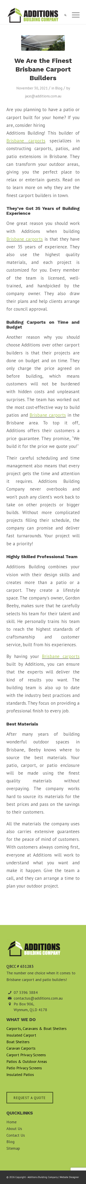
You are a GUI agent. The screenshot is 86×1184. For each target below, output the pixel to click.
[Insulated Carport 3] (43, 43)
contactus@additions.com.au (38, 998)
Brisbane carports (25, 141)
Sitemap (13, 1148)
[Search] (63, 15)
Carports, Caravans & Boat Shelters (36, 1028)
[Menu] (73, 15)
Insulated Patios (20, 1074)
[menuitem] (63, 15)
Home (11, 1121)
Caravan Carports (21, 1048)
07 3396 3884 (26, 992)
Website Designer (69, 1177)
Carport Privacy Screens (26, 1054)
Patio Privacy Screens (24, 1067)
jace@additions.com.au (43, 96)
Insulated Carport (21, 1035)
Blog (58, 88)
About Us (14, 1128)
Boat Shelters (18, 1041)
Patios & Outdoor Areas (26, 1061)
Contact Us (15, 1135)
